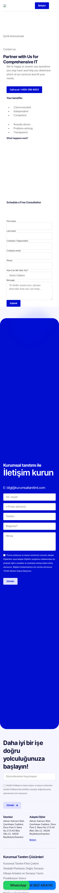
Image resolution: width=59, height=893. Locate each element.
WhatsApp (17, 885)
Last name (11, 231)
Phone (9, 260)
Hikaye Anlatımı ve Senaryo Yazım (23, 873)
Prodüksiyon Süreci (14, 878)
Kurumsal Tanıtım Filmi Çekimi (21, 863)
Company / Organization (17, 241)
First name (11, 221)
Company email (14, 251)
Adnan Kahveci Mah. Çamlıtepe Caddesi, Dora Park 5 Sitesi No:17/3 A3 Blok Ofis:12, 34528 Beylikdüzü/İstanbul (43, 827)
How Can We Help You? (17, 270)
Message (11, 280)
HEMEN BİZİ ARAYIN (36, 885)
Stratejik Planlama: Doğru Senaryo (23, 868)
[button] (53, 6)
